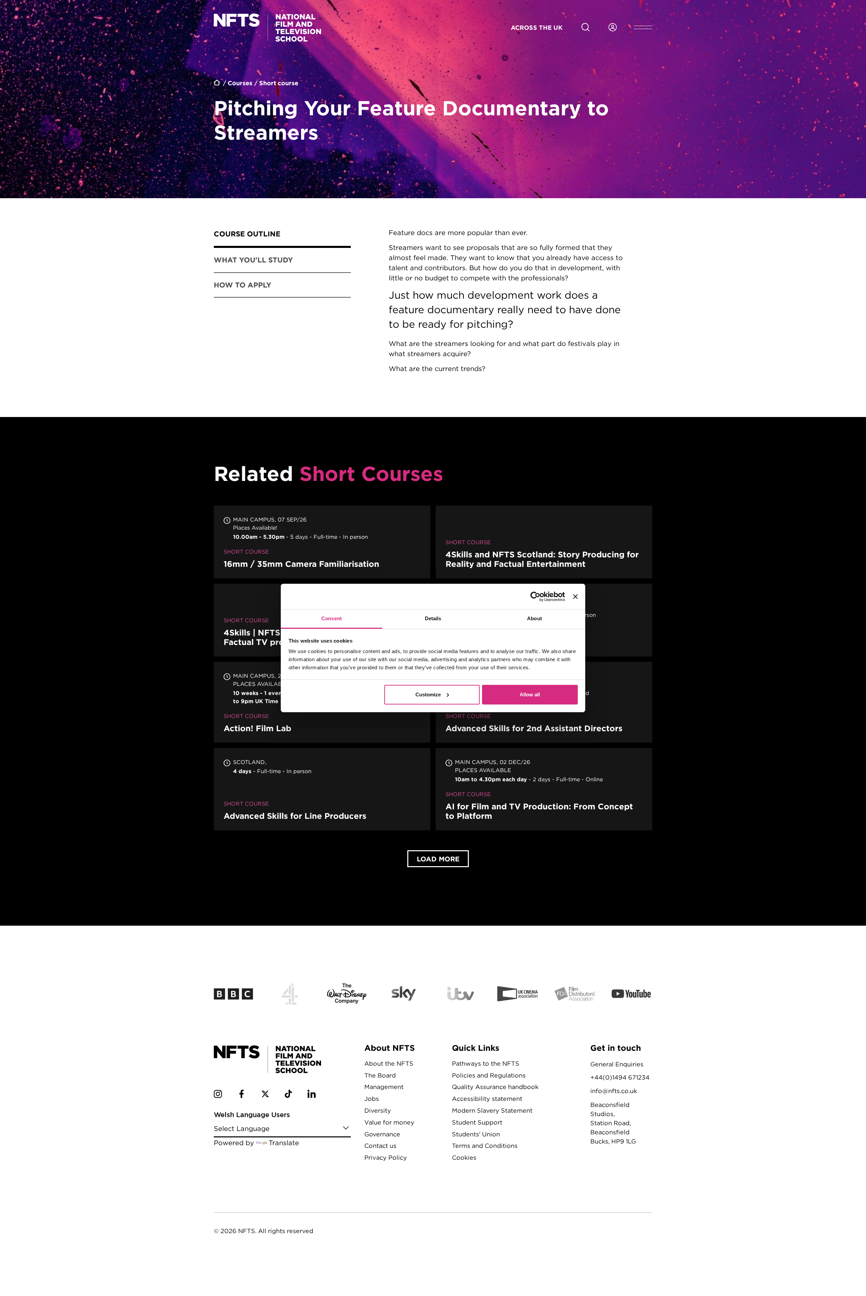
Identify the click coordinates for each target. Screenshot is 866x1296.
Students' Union (476, 1134)
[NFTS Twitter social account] (265, 1095)
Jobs (371, 1098)
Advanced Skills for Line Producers (322, 789)
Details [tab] (433, 618)
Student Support (477, 1122)
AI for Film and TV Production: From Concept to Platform (544, 789)
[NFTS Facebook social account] (241, 1095)
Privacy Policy (385, 1157)
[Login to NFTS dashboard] (613, 27)
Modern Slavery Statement (492, 1110)
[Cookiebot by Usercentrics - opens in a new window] (535, 597)
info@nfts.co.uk (613, 1091)
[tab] (282, 235)
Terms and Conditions (485, 1145)
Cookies (464, 1157)
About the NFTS (388, 1063)
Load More (438, 858)
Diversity (377, 1110)
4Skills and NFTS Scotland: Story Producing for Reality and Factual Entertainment (544, 542)
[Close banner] (575, 596)
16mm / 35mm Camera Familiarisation (322, 542)
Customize (428, 694)
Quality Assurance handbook (495, 1087)
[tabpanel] (510, 310)
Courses (240, 82)
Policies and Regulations (489, 1075)
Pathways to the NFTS (485, 1063)
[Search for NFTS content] (585, 27)
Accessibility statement (487, 1098)
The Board (380, 1075)
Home (217, 83)
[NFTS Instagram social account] (218, 1095)
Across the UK (537, 27)
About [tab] (534, 618)
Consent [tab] (331, 618)
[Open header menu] (643, 27)
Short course (278, 82)
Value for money (389, 1122)
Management (384, 1087)
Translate (284, 1142)
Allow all (530, 694)
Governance (382, 1134)
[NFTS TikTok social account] (288, 1095)
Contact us (380, 1145)
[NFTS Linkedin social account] (311, 1095)
